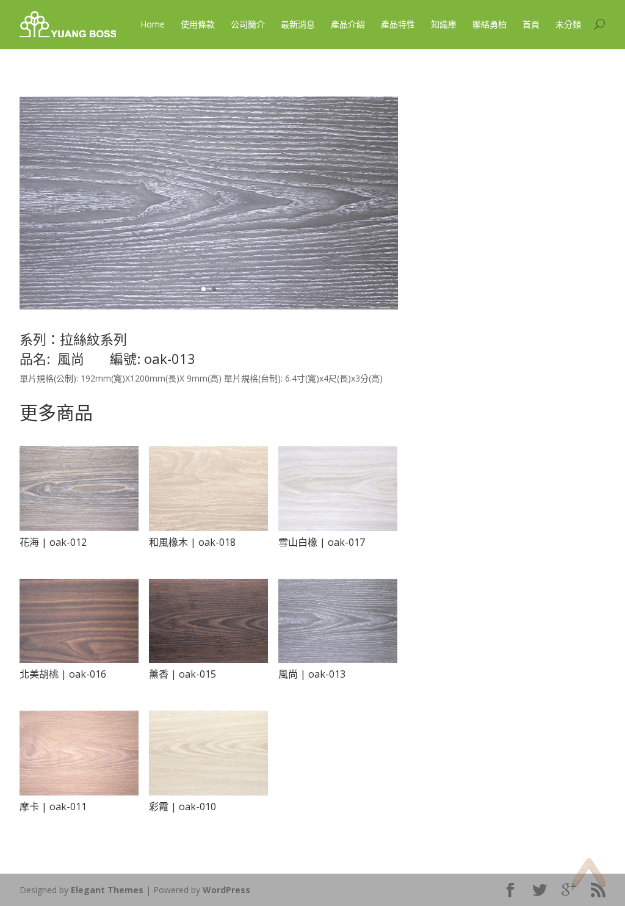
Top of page (589, 872)
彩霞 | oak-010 (182, 806)
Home (152, 24)
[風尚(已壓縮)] (209, 306)
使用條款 (198, 24)
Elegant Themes (107, 890)
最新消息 (298, 24)
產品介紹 (348, 24)
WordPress (226, 890)
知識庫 (444, 24)
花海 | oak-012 (53, 542)
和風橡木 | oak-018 (192, 542)
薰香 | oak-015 (182, 674)
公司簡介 (248, 24)
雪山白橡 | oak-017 (321, 542)
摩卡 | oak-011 (53, 806)
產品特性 (398, 24)
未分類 (568, 24)
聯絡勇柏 (489, 24)
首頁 (531, 24)
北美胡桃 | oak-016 (63, 674)
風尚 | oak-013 (311, 674)
